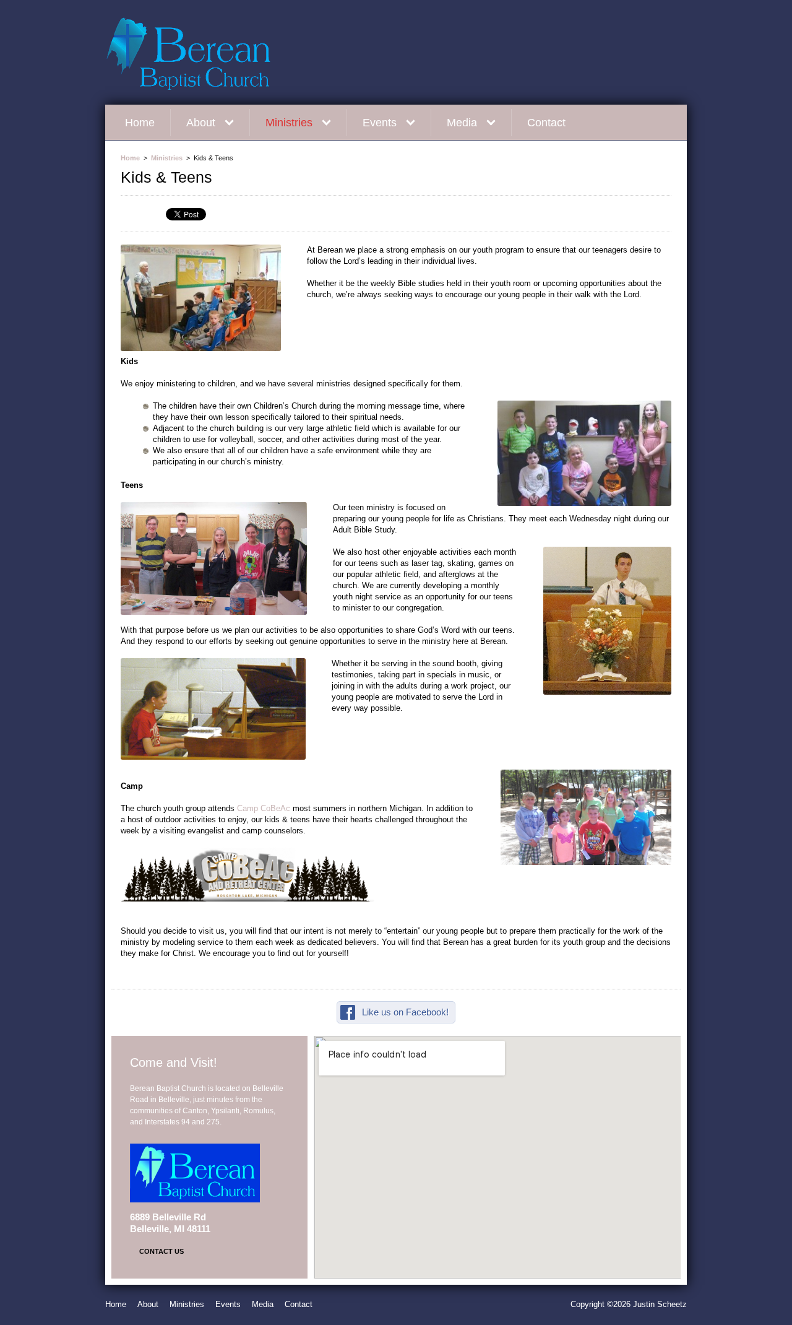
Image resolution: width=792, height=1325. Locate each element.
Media (462, 122)
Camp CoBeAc (263, 808)
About (200, 122)
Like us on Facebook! (405, 1012)
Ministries (288, 122)
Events (380, 122)
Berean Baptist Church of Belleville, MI (222, 53)
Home (140, 122)
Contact (546, 122)
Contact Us (161, 1251)
